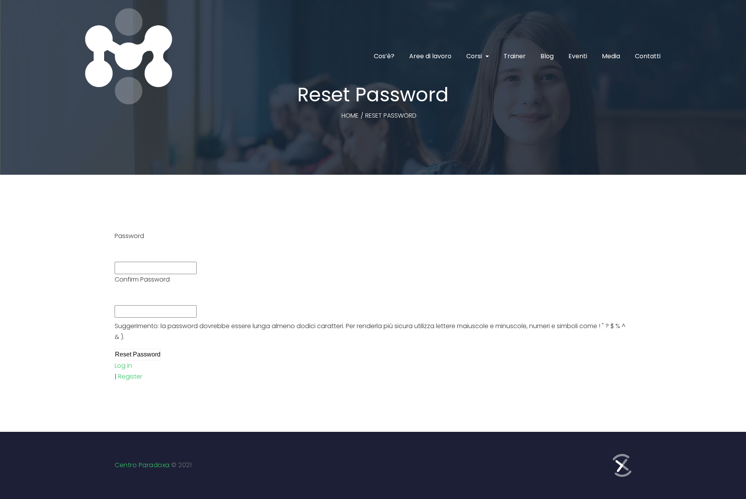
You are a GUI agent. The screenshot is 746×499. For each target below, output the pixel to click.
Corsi (474, 56)
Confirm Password (142, 279)
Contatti (648, 56)
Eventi (577, 56)
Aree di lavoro (430, 56)
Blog (547, 56)
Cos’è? (384, 56)
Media (611, 56)
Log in (123, 365)
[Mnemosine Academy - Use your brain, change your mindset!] (128, 56)
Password (129, 235)
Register (130, 376)
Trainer (515, 56)
